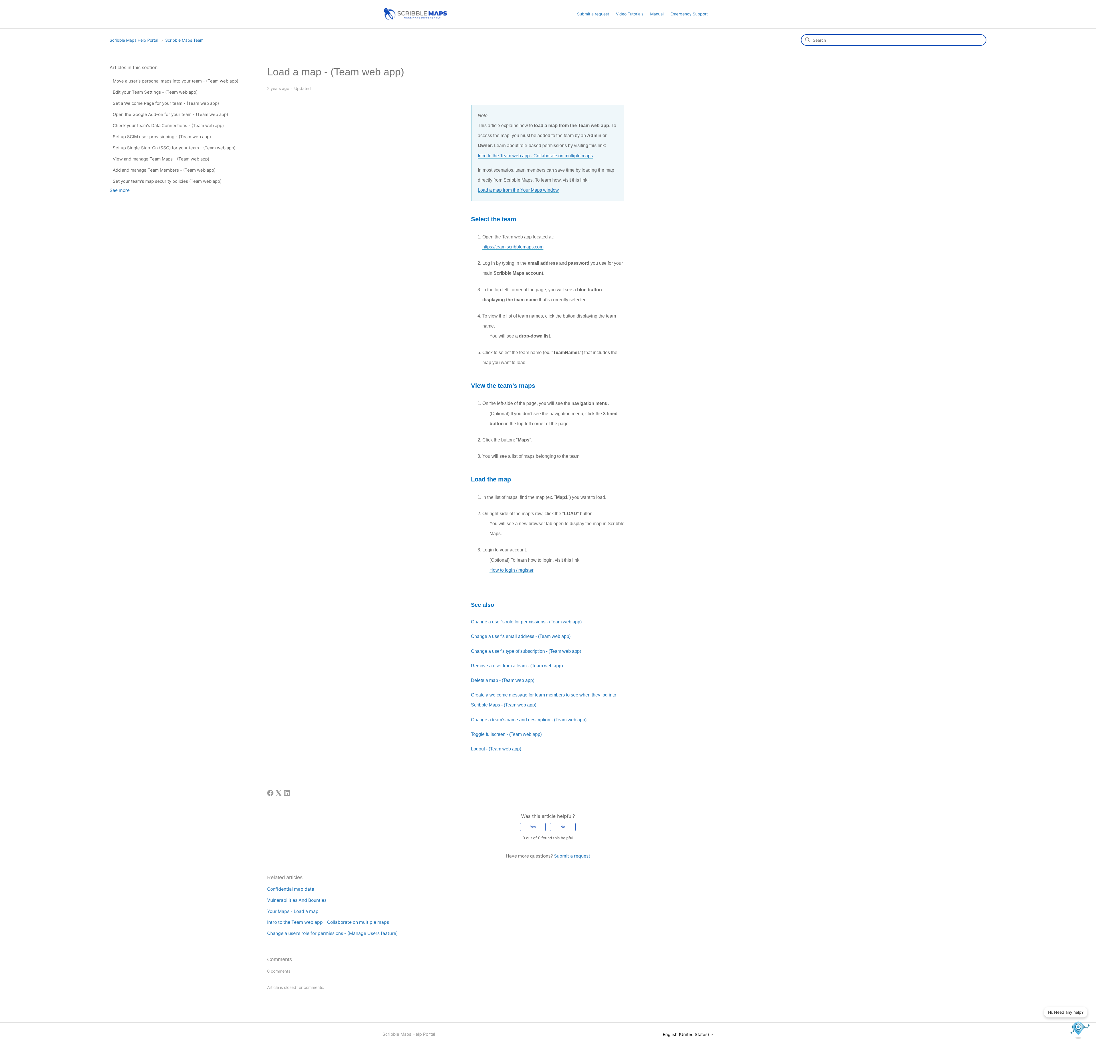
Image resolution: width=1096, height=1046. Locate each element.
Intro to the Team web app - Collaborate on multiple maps (535, 155)
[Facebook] (270, 793)
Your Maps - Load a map (293, 911)
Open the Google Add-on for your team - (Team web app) (170, 114)
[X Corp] (278, 793)
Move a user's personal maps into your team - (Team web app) (175, 81)
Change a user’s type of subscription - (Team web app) (526, 651)
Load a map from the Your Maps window (518, 190)
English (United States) (686, 1034)
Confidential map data (290, 889)
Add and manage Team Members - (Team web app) (164, 170)
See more (120, 190)
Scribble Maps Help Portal (134, 40)
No (563, 827)
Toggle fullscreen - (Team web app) (506, 734)
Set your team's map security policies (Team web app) (167, 181)
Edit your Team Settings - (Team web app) (155, 92)
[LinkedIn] (287, 793)
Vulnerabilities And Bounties (297, 900)
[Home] (415, 19)
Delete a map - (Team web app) (502, 680)
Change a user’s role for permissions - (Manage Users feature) (332, 933)
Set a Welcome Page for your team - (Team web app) (166, 103)
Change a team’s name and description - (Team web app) (529, 719)
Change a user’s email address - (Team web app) (521, 636)
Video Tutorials (629, 13)
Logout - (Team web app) (496, 748)
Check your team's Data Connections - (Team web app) (168, 125)
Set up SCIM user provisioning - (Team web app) (162, 136)
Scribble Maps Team (184, 40)
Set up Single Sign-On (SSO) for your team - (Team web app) (174, 147)
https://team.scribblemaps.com (512, 246)
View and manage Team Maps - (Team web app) (161, 159)
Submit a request (593, 13)
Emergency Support (689, 13)
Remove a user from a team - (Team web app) (517, 665)
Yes (533, 827)
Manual (657, 13)
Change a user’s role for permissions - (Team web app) (526, 621)
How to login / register (511, 570)
